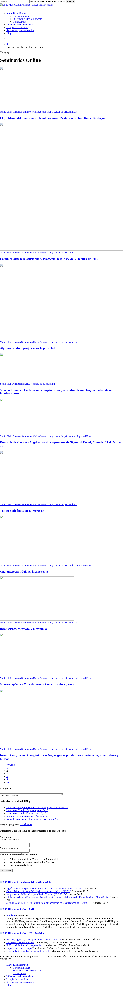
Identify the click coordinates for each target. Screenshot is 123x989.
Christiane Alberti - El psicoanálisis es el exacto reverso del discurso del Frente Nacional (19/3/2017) (57, 897)
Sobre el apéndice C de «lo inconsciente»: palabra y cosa (37, 684)
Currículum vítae (21, 967)
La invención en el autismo (20, 942)
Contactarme (19, 973)
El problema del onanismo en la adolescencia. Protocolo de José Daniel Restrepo (52, 118)
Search (70, 1)
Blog (8, 985)
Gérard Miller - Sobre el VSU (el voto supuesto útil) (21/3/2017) (38, 891)
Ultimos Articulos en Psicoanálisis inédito (30, 882)
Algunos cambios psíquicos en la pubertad (27, 348)
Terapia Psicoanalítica (17, 979)
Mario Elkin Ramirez (10, 111)
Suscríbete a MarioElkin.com (27, 970)
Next (8, 782)
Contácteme (26, 824)
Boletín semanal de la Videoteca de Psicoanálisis (34, 859)
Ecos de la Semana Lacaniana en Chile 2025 (28, 951)
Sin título (11, 915)
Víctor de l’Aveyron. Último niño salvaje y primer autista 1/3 (37, 807)
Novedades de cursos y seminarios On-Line (32, 862)
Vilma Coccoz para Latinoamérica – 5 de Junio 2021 (33, 819)
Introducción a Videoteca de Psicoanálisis (27, 816)
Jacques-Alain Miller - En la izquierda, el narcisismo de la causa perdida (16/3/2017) (48, 903)
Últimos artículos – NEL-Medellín (26, 933)
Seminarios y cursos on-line (20, 982)
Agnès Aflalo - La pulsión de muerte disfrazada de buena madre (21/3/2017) (44, 888)
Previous (10, 765)
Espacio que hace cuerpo (19, 948)
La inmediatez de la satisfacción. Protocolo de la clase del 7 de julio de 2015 (49, 258)
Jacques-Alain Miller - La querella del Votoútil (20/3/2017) (36, 894)
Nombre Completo (9, 848)
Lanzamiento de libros (21, 865)
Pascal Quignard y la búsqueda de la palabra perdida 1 (33, 939)
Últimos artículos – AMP (21, 909)
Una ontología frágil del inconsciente (24, 571)
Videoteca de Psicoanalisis (19, 976)
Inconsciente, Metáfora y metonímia (23, 628)
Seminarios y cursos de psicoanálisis (58, 111)
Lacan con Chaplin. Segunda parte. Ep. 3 (27, 810)
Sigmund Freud (84, 436)
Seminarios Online (30, 111)
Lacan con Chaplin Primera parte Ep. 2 (26, 813)
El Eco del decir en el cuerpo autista (24, 945)
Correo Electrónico (10, 839)
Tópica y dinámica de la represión (22, 510)
